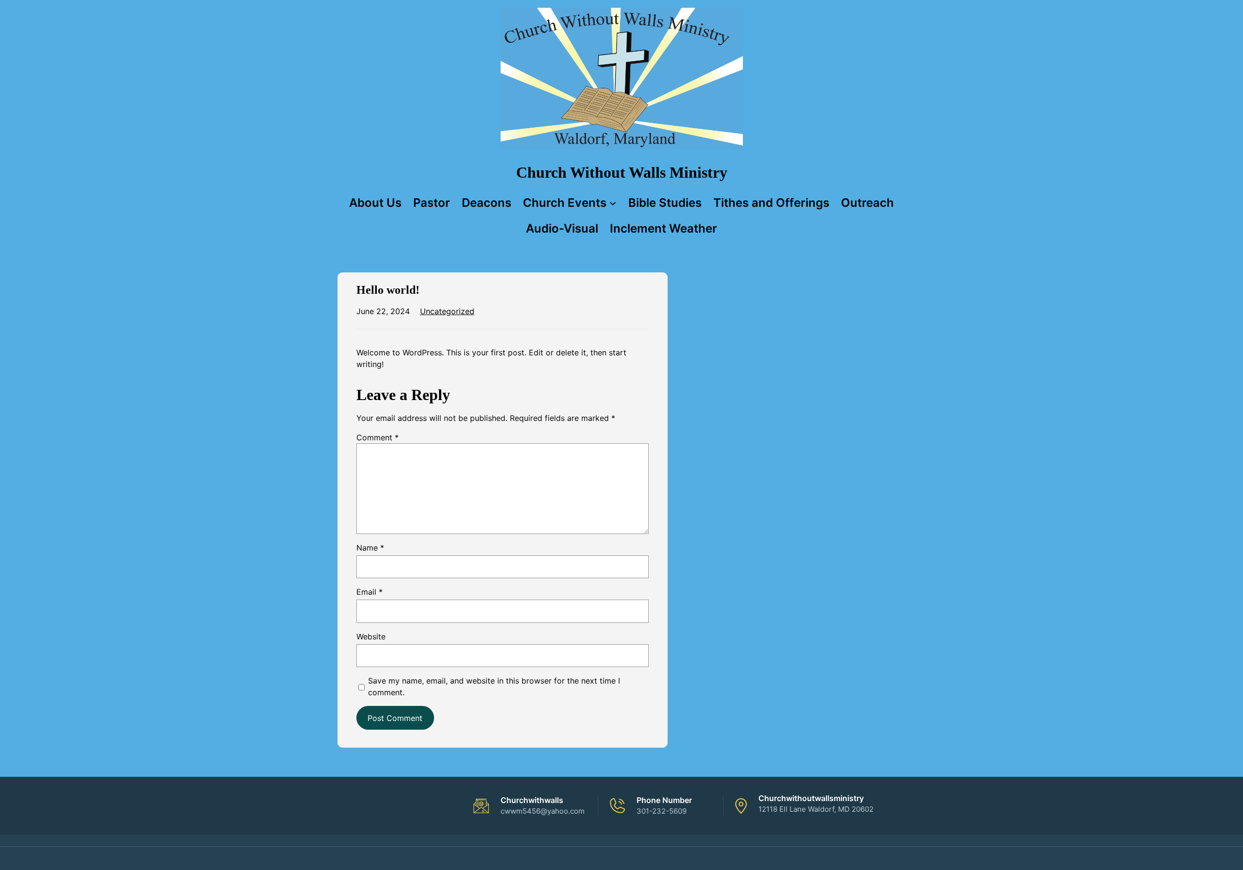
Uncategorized (447, 311)
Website (371, 636)
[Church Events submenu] (612, 202)
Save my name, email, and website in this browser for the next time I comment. (494, 686)
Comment (377, 437)
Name (370, 547)
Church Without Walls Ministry (621, 172)
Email (369, 592)
